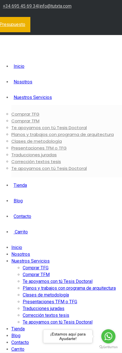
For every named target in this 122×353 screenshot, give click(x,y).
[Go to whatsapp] (108, 336)
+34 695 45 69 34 (20, 6)
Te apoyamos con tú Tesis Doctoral (49, 128)
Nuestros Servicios (33, 97)
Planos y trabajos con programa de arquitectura (62, 134)
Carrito (21, 232)
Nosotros (23, 82)
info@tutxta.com (55, 6)
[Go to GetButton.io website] (108, 347)
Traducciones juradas (34, 155)
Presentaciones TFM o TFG (39, 148)
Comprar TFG (25, 114)
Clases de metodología (36, 141)
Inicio (19, 66)
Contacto (22, 216)
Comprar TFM (25, 121)
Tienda (20, 185)
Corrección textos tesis (36, 161)
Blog (18, 200)
